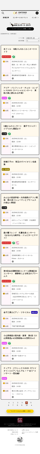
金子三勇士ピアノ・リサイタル (17, 312)
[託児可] (17, 243)
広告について (14, 434)
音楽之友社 (15, 432)
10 (27, 405)
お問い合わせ (25, 430)
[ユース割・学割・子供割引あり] (13, 56)
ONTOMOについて (13, 430)
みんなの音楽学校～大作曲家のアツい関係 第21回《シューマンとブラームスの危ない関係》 (21, 200)
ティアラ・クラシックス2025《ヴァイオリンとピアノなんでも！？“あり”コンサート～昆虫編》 (20, 370)
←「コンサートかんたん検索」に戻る (20, 29)
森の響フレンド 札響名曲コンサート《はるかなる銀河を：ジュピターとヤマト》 (21, 235)
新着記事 (6, 17)
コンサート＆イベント (20, 17)
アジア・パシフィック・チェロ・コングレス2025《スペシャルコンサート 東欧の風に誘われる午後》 (21, 90)
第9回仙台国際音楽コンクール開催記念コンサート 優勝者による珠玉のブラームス (21, 273)
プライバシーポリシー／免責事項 (30, 432)
